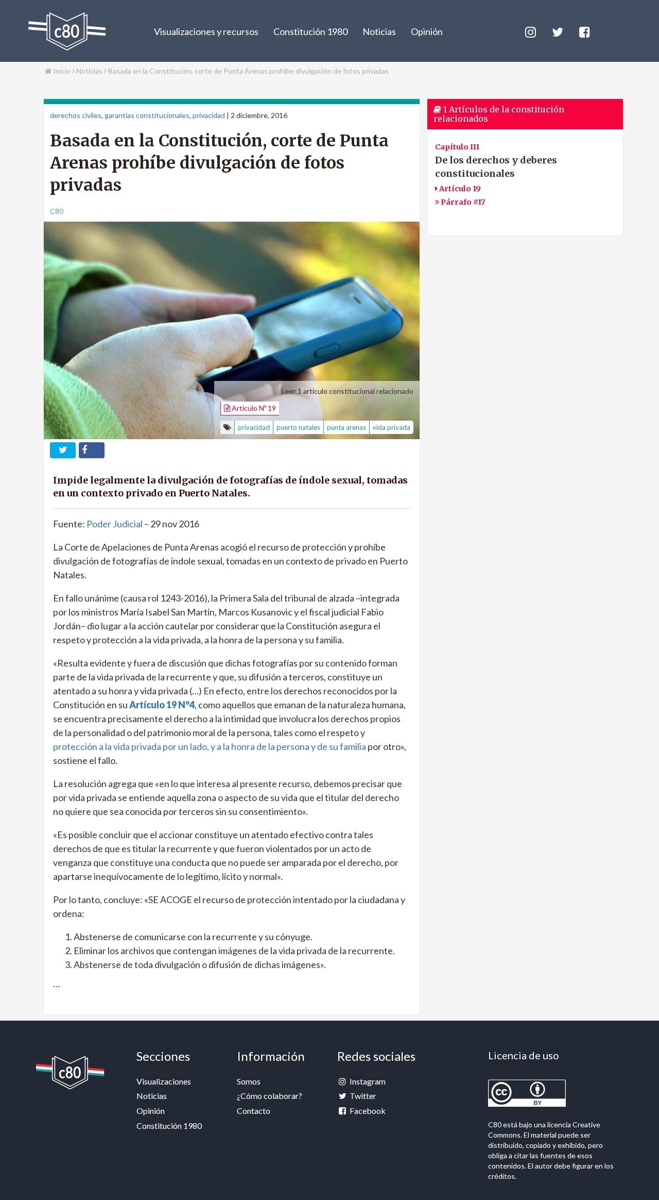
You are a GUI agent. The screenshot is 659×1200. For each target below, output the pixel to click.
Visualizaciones (163, 1081)
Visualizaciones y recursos (206, 31)
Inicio (61, 70)
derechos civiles (75, 115)
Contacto (253, 1110)
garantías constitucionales (147, 115)
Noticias (379, 31)
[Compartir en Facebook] (92, 450)
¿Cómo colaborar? (269, 1096)
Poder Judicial (114, 523)
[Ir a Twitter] (556, 31)
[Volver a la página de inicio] (67, 31)
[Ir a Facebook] (584, 31)
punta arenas (346, 427)
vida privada (391, 427)
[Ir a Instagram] (530, 31)
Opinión (427, 31)
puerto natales (298, 427)
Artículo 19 (459, 188)
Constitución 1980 (310, 31)
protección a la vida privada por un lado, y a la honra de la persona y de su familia (209, 746)
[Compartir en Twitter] (63, 450)
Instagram (367, 1081)
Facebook (367, 1110)
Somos (249, 1081)
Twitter (362, 1096)
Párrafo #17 (462, 202)
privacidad (209, 115)
